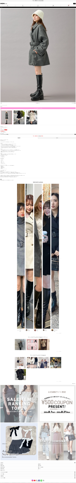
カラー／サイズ (2, 133)
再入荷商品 (3, 465)
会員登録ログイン (74, 3)
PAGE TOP (74, 383)
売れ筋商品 (3, 468)
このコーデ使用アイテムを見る (38, 108)
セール (40, 468)
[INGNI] (38, 7)
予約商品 (40, 465)
